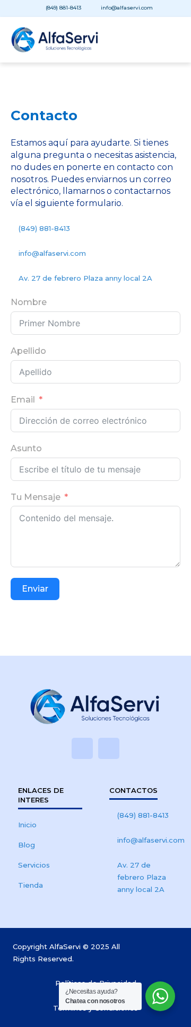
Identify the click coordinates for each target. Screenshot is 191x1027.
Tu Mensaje (35, 497)
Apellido (28, 351)
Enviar (35, 589)
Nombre (29, 302)
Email (23, 400)
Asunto (26, 448)
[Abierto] (170, 40)
